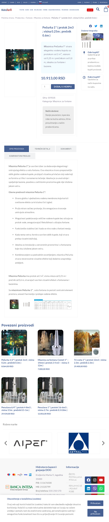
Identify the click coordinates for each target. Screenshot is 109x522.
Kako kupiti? (94, 76)
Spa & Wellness (38, 9)
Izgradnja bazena (74, 9)
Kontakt (4, 2)
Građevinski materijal (54, 9)
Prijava (95, 2)
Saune (31, 9)
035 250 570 (55, 490)
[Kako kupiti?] (84, 77)
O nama (12, 2)
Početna (22, 9)
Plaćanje (87, 2)
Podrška (33, 2)
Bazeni (27, 9)
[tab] (16, 149)
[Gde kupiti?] (84, 52)
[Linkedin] (88, 488)
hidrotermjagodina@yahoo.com (50, 494)
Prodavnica (19, 18)
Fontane (45, 9)
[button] (91, 26)
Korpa (79, 2)
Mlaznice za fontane (42, 18)
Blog (18, 2)
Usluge (25, 2)
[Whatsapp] (100, 488)
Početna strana (7, 18)
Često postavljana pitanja (75, 477)
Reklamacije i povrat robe (75, 488)
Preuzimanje (65, 9)
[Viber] (94, 488)
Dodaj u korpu (63, 86)
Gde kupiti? (93, 52)
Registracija (103, 2)
